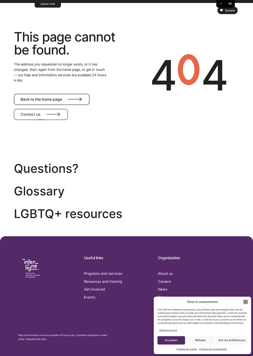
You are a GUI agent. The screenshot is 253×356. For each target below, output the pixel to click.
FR (220, 3)
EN (230, 3)
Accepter (171, 340)
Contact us (30, 114)
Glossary (39, 191)
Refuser (200, 340)
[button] (245, 302)
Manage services (168, 330)
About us (165, 273)
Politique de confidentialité (213, 349)
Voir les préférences (231, 340)
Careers (164, 281)
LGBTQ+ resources (68, 213)
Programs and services (103, 273)
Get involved (94, 289)
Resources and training (103, 281)
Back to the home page (41, 99)
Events (89, 297)
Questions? (46, 168)
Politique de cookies (186, 349)
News (162, 289)
